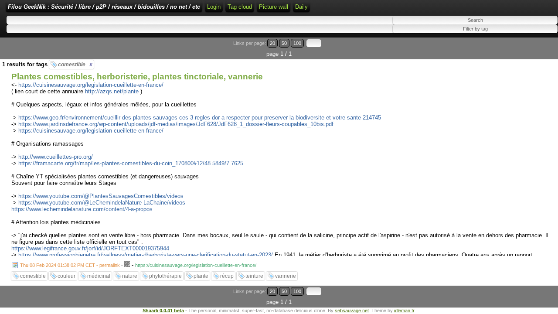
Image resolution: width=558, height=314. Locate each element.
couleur (66, 276)
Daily (301, 6)
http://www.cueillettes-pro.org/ (55, 157)
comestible (75, 64)
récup (227, 276)
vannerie (285, 276)
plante (201, 276)
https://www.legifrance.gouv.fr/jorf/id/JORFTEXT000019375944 (90, 248)
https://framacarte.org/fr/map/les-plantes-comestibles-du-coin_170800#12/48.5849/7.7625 (130, 163)
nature (129, 276)
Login (214, 6)
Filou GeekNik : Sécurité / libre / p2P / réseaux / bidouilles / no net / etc (104, 6)
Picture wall (273, 6)
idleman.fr (404, 310)
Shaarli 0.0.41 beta (163, 310)
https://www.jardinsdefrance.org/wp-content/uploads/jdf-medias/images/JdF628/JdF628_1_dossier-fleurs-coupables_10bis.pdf (175, 124)
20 (272, 43)
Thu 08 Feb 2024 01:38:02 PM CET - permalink (70, 265)
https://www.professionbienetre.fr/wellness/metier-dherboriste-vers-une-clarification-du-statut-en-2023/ (145, 255)
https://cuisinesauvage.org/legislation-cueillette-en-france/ (90, 85)
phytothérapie (165, 276)
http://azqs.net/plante (112, 91)
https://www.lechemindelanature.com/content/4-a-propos (82, 209)
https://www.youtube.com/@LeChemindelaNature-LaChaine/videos (101, 202)
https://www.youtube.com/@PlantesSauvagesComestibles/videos (101, 196)
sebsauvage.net (352, 310)
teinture (254, 276)
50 (284, 43)
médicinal (98, 276)
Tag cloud (240, 6)
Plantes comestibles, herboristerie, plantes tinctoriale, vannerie (137, 76)
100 (297, 43)
